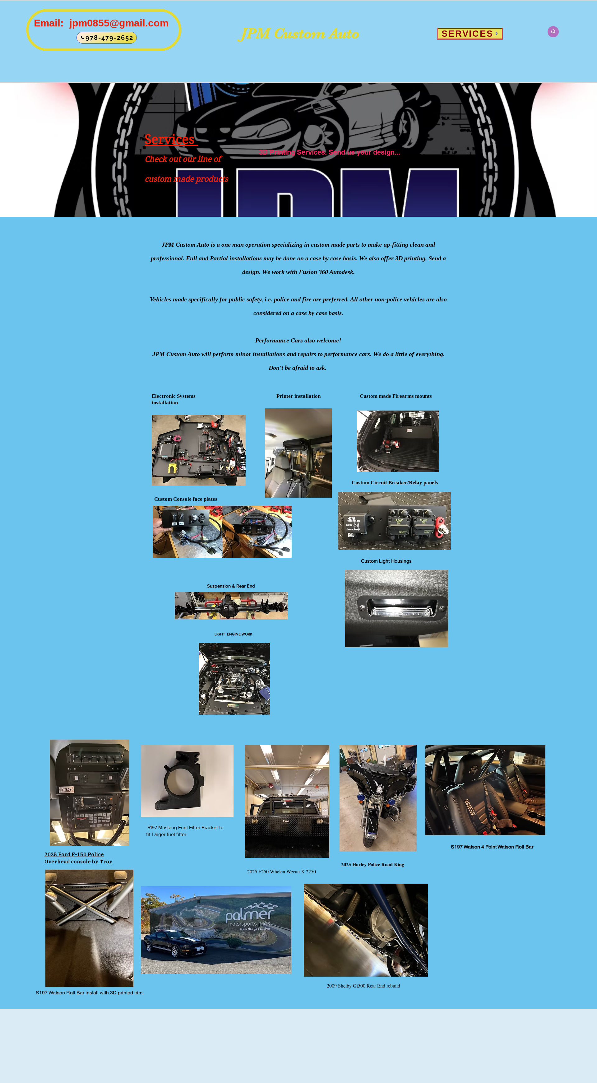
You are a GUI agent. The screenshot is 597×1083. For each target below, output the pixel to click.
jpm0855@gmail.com (119, 23)
